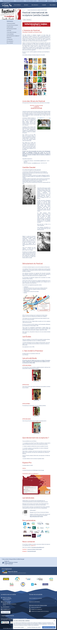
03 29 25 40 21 (6, 607)
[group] (17, 5)
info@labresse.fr (6, 609)
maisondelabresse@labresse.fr (40, 160)
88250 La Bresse (7, 598)
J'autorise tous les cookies (49, 627)
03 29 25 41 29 (44, 163)
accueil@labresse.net (36, 163)
